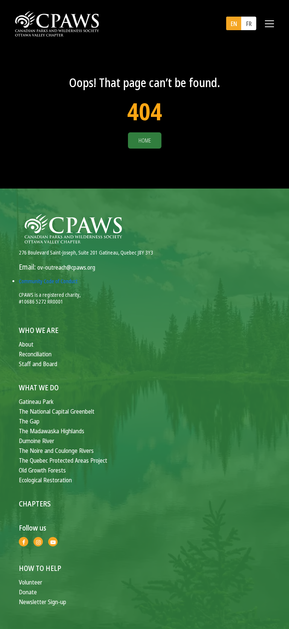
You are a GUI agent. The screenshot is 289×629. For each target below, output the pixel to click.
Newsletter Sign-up (42, 601)
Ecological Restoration (45, 480)
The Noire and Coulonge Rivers (56, 450)
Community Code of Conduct (48, 281)
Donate (28, 592)
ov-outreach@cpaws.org (66, 267)
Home (144, 140)
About (26, 344)
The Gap (29, 421)
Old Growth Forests (42, 470)
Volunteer (30, 582)
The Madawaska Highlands (51, 430)
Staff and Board (38, 363)
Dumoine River (36, 440)
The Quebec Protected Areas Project (63, 460)
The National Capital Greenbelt (56, 411)
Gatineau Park (36, 401)
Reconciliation (35, 354)
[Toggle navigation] (269, 23)
